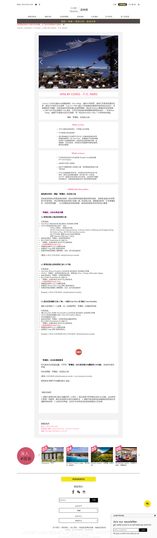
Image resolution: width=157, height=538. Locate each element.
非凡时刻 (109, 16)
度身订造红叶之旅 (101, 533)
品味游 (20, 28)
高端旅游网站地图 (86, 527)
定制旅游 (81, 533)
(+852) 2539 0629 (58, 429)
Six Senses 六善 (42, 531)
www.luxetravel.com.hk (82, 376)
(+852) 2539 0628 (51, 426)
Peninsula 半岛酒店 (88, 531)
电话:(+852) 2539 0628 (25, 4)
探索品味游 (32, 16)
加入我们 (73, 527)
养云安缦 (33, 531)
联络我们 (65, 527)
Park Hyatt (79, 531)
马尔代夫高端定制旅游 (28, 533)
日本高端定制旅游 (42, 533)
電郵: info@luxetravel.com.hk (54, 431)
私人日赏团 (125, 16)
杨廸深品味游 (100, 527)
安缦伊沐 (27, 531)
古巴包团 (98, 531)
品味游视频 (64, 16)
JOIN (143, 530)
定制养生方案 (90, 533)
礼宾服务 (94, 16)
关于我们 (56, 527)
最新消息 (48, 16)
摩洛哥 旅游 (74, 533)
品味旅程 (80, 16)
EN (130, 4)
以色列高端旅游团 (107, 531)
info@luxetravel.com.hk (69, 255)
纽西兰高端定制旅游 (55, 533)
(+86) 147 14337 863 (72, 429)
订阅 (114, 4)
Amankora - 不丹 (48, 463)
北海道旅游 (66, 533)
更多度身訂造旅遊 (75, 535)
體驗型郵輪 (85, 535)
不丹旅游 (37, 28)
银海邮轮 (60, 531)
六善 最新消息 (52, 531)
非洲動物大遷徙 (69, 531)
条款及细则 (67, 530)
